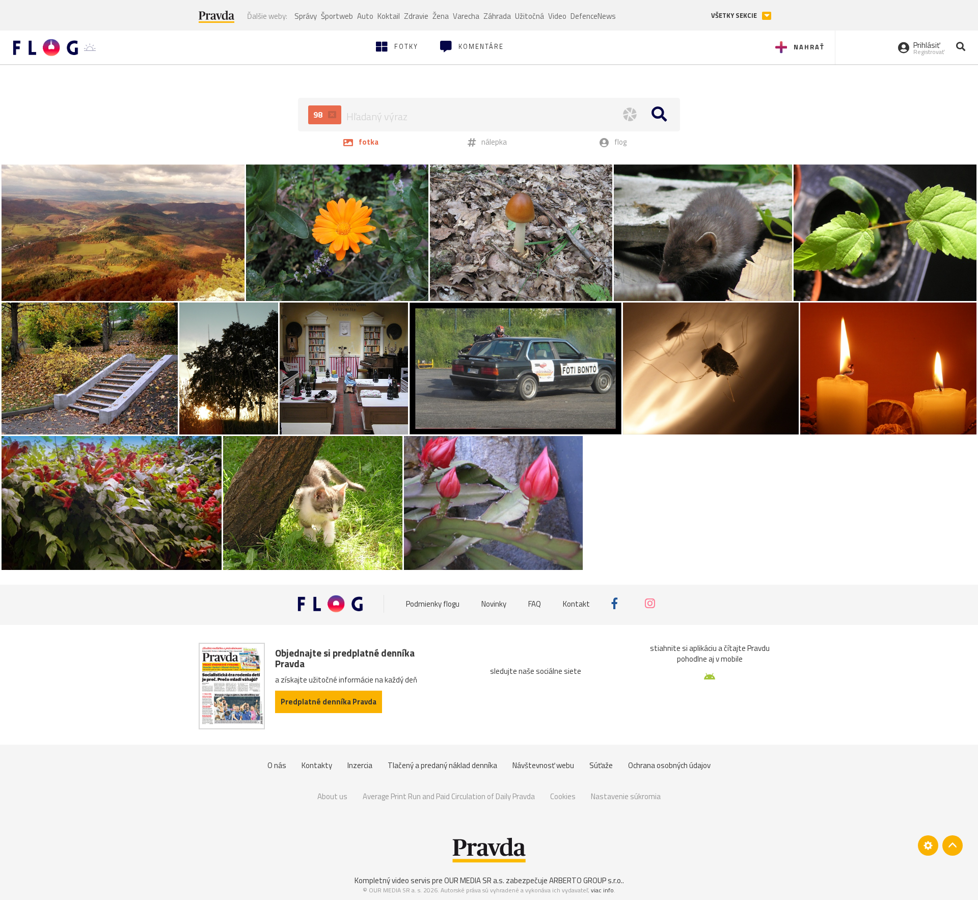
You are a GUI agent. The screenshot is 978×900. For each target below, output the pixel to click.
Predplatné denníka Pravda (328, 701)
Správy (305, 16)
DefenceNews (593, 16)
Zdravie (416, 16)
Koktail (388, 16)
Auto (365, 16)
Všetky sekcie (734, 15)
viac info (602, 890)
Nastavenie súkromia (626, 796)
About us (332, 796)
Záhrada (497, 16)
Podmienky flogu (432, 603)
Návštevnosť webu (543, 765)
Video (557, 16)
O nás (276, 765)
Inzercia (359, 765)
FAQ (534, 603)
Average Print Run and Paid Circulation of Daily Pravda (449, 796)
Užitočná (529, 16)
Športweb (337, 16)
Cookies (563, 796)
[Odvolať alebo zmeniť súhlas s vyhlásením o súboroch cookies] (928, 845)
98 (318, 114)
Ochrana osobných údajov (669, 765)
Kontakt (576, 603)
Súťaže (601, 765)
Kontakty (317, 765)
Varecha (466, 16)
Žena (440, 16)
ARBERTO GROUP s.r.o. (585, 880)
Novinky (493, 603)
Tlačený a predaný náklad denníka (442, 765)
